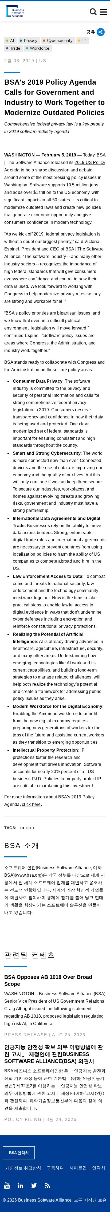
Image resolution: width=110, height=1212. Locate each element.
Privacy (30, 40)
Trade (14, 48)
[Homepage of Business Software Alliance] (15, 11)
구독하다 (55, 1168)
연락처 (98, 1168)
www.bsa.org (28, 875)
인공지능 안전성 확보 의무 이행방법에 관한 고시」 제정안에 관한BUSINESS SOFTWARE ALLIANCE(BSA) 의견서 (53, 1054)
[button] (93, 11)
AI (11, 40)
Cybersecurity (59, 40)
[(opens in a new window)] (7, 1185)
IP (84, 40)
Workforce (39, 48)
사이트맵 (78, 1168)
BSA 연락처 (19, 1153)
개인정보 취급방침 (23, 1168)
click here (31, 804)
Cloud (27, 828)
